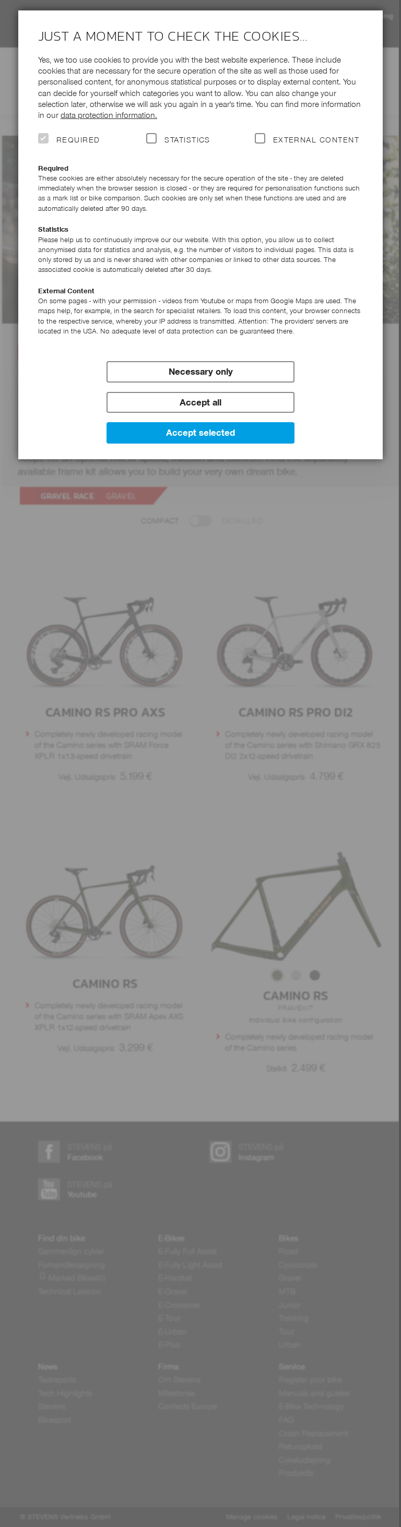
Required (78, 140)
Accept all (200, 402)
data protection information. (109, 115)
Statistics (187, 140)
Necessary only (201, 371)
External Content (316, 140)
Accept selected (200, 432)
